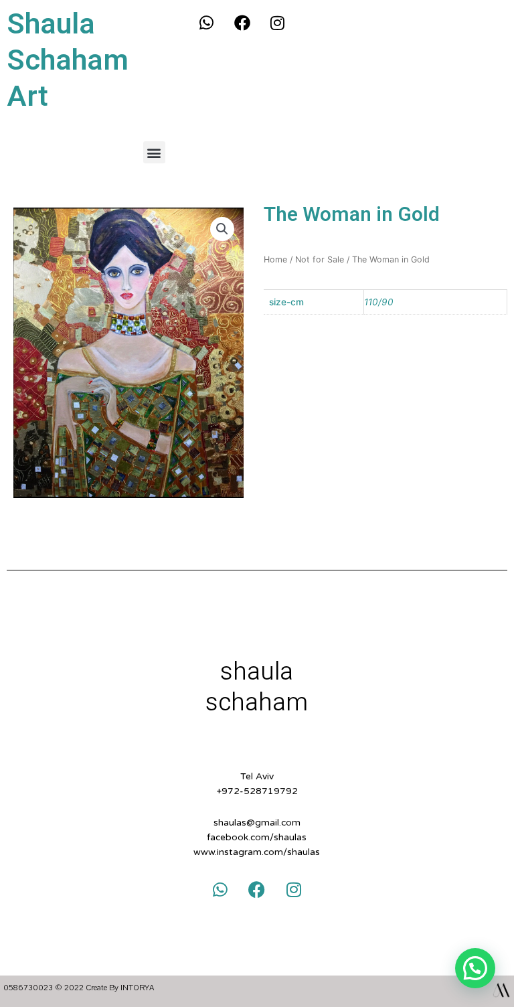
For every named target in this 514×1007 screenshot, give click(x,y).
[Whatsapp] (207, 23)
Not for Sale (319, 259)
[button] (154, 152)
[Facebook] (242, 23)
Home (275, 259)
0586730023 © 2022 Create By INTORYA (78, 987)
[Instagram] (278, 23)
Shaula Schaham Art (67, 60)
